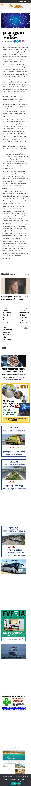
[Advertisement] (15, 508)
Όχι (19, 783)
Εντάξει (14, 783)
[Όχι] (29, 780)
